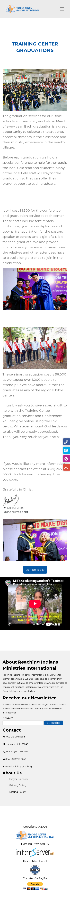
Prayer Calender (18, 779)
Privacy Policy (17, 785)
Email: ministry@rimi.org (19, 766)
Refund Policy (17, 791)
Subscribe (53, 722)
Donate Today (35, 569)
